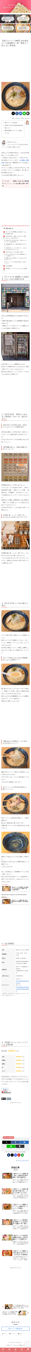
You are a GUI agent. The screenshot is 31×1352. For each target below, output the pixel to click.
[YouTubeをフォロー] (18, 1155)
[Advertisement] (15, 64)
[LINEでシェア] (24, 113)
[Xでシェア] (13, 113)
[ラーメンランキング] (6, 1092)
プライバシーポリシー (16, 1342)
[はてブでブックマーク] (20, 113)
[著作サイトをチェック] (8, 1155)
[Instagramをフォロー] (15, 1155)
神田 (9, 1098)
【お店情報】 (9, 266)
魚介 (4, 1098)
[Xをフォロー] (12, 1155)
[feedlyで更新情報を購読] (22, 1155)
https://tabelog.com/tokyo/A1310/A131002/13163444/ (22, 989)
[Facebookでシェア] (17, 113)
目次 (7, 228)
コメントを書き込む (16, 1328)
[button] (28, 113)
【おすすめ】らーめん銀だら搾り (14, 252)
